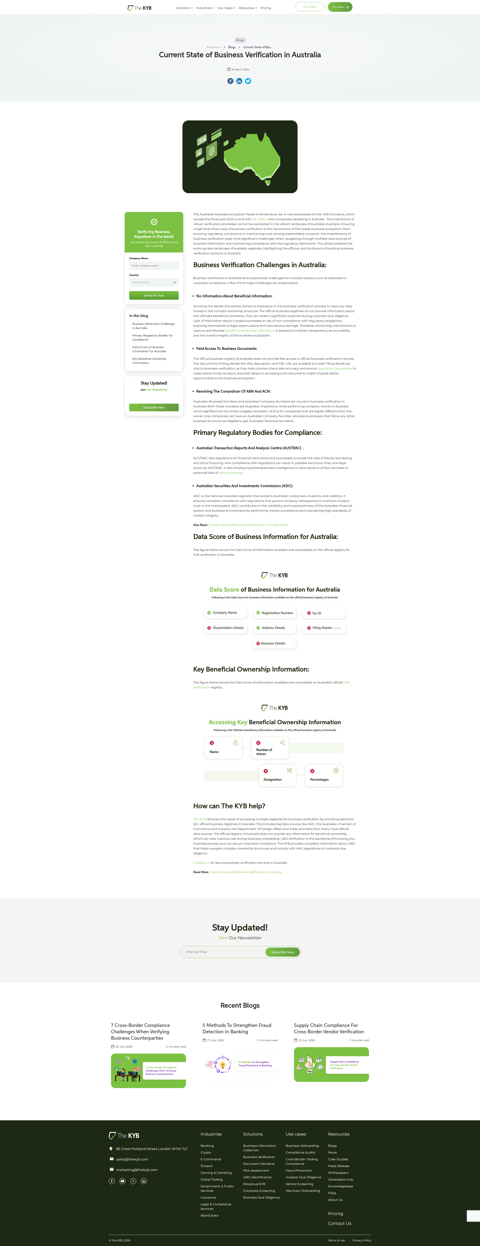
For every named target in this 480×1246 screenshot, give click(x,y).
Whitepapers (338, 1173)
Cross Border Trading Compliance (302, 1161)
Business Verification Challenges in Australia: (153, 326)
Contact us (201, 862)
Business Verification (259, 1157)
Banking (207, 1146)
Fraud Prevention (299, 1170)
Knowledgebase (340, 1186)
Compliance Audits (300, 1152)
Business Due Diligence (261, 1197)
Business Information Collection (259, 1148)
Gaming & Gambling (216, 1173)
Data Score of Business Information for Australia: (149, 349)
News (332, 1152)
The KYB (199, 819)
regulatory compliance (335, 368)
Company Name (138, 258)
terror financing (230, 473)
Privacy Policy (362, 1240)
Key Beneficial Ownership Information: (149, 361)
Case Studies (338, 1159)
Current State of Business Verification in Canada (246, 872)
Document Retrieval (259, 1164)
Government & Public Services (217, 1188)
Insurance (208, 1197)
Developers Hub (340, 1179)
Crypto (206, 1152)
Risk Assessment (256, 1170)
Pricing (265, 8)
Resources (246, 8)
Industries (203, 8)
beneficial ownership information (250, 330)
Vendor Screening (300, 1184)
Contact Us (339, 1223)
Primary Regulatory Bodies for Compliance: (152, 337)
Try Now (338, 7)
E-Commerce (211, 1159)
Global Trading (212, 1179)
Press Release (338, 1166)
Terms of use (336, 1240)
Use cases (296, 1134)
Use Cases (225, 8)
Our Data (310, 6)
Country (134, 275)
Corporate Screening (259, 1191)
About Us (335, 1200)
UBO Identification (257, 1177)
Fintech (207, 1166)
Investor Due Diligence (303, 1177)
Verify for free (154, 295)
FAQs (332, 1193)
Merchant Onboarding (303, 1191)
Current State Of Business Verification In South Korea (248, 525)
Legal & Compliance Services (216, 1206)
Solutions (183, 8)
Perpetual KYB (254, 1184)
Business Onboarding (302, 1146)
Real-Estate (210, 1215)
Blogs (332, 1146)
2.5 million (259, 219)
